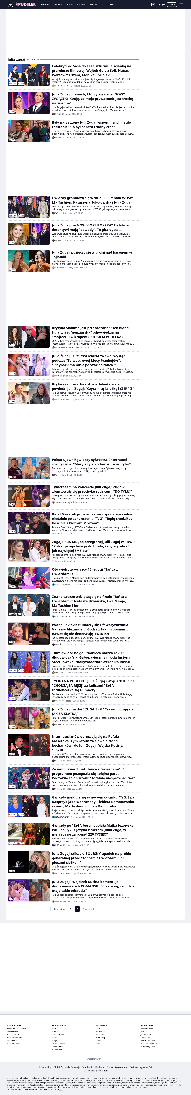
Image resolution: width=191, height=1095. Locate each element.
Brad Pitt (144, 1031)
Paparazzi (95, 4)
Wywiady (46, 4)
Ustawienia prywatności (96, 1070)
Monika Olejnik (13, 1031)
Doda (54, 1028)
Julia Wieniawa (12, 1040)
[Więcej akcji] (137, 65)
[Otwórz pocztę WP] (153, 4)
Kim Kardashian (13, 1034)
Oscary (99, 1028)
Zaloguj (171, 4)
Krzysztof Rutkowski (14, 1037)
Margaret (55, 1040)
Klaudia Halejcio (13, 1043)
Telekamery (100, 1037)
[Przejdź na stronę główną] (10, 6)
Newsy (58, 4)
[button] (161, 4)
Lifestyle (110, 4)
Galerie (81, 4)
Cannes (99, 1040)
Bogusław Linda (147, 1028)
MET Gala (100, 1034)
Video (70, 4)
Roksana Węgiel (58, 1050)
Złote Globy (100, 1031)
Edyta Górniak (57, 1047)
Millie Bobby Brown (148, 1047)
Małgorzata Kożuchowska (150, 1043)
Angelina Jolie (146, 1037)
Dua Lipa (55, 1031)
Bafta (98, 1043)
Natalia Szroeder (58, 1043)
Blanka (54, 1037)
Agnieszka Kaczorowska (16, 1028)
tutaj (61, 1089)
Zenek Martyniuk (58, 1034)
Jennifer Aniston (147, 1034)
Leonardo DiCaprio (148, 1040)
